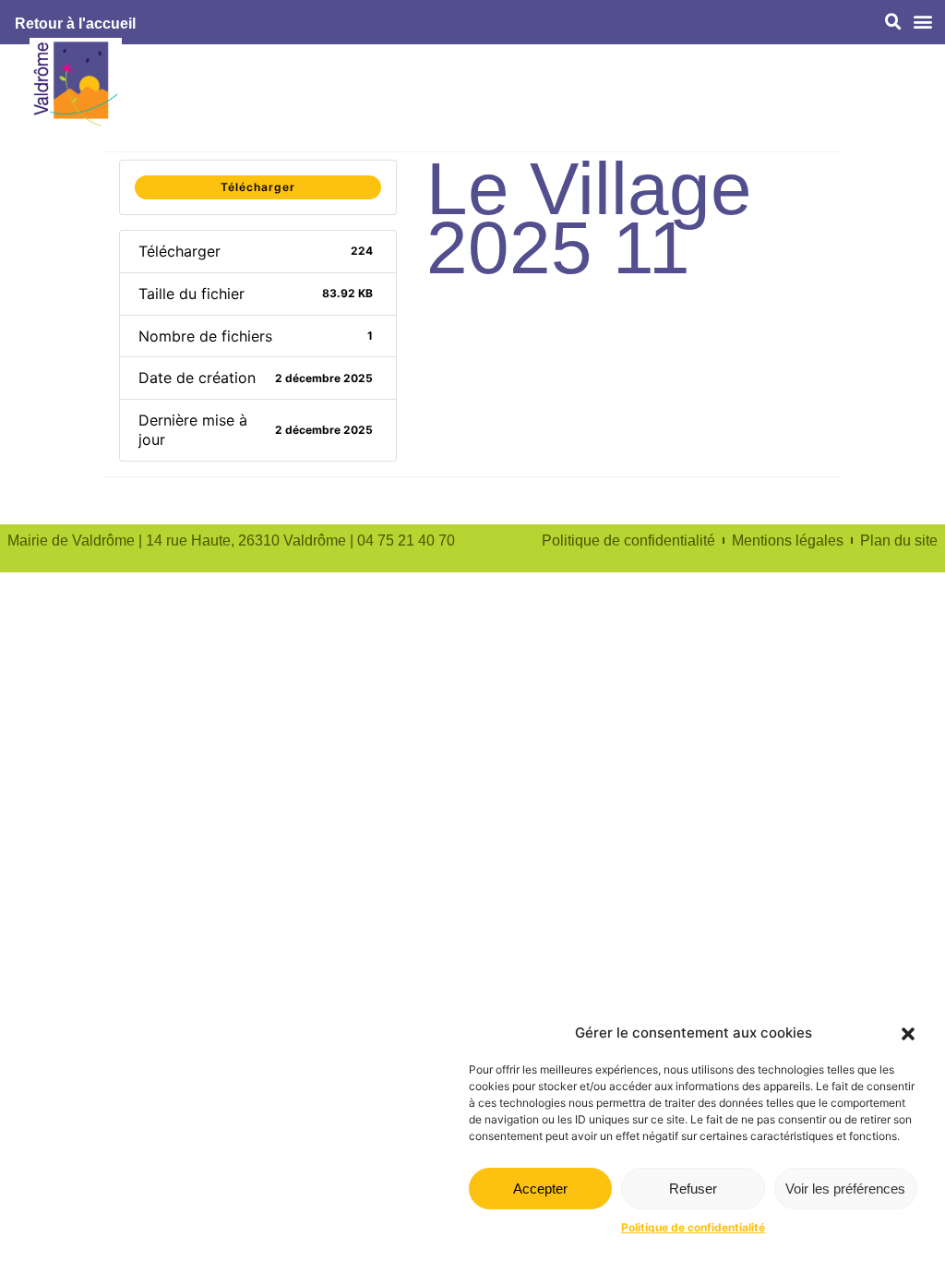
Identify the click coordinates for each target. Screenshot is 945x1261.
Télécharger (258, 187)
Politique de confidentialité (693, 1227)
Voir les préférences (845, 1188)
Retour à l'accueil (75, 23)
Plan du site (899, 540)
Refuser (693, 1188)
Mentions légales (787, 540)
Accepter (540, 1188)
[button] (908, 1034)
